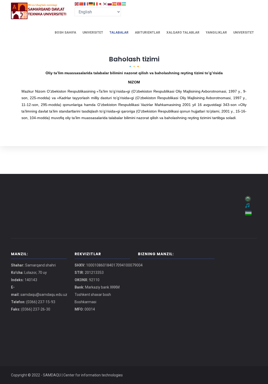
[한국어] (105, 3)
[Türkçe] (119, 3)
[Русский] (110, 3)
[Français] (86, 3)
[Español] (114, 3)
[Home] (39, 8)
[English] (77, 3)
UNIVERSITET (92, 32)
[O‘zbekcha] (124, 3)
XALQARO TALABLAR (182, 32)
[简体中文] (81, 3)
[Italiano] (95, 3)
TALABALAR (119, 32)
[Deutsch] (91, 3)
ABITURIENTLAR (147, 32)
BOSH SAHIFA (65, 32)
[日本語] (100, 3)
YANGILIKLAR (216, 32)
